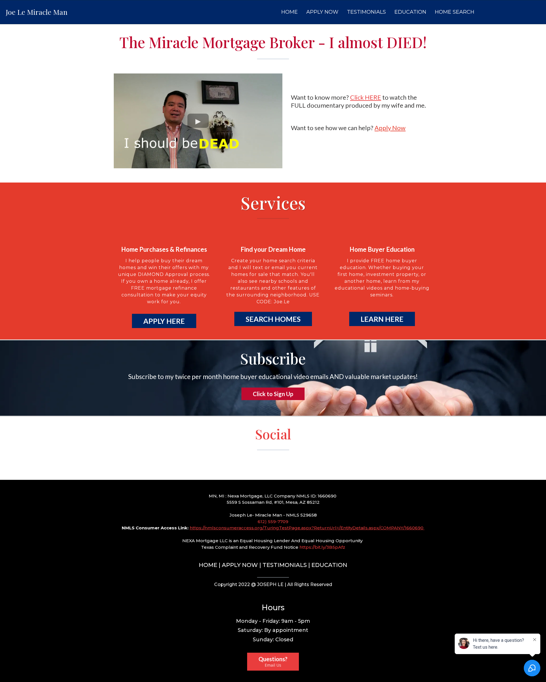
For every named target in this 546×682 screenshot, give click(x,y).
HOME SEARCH (454, 12)
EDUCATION (410, 12)
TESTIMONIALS (366, 12)
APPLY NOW (322, 12)
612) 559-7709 (273, 521)
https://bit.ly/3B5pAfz (322, 547)
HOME (289, 12)
